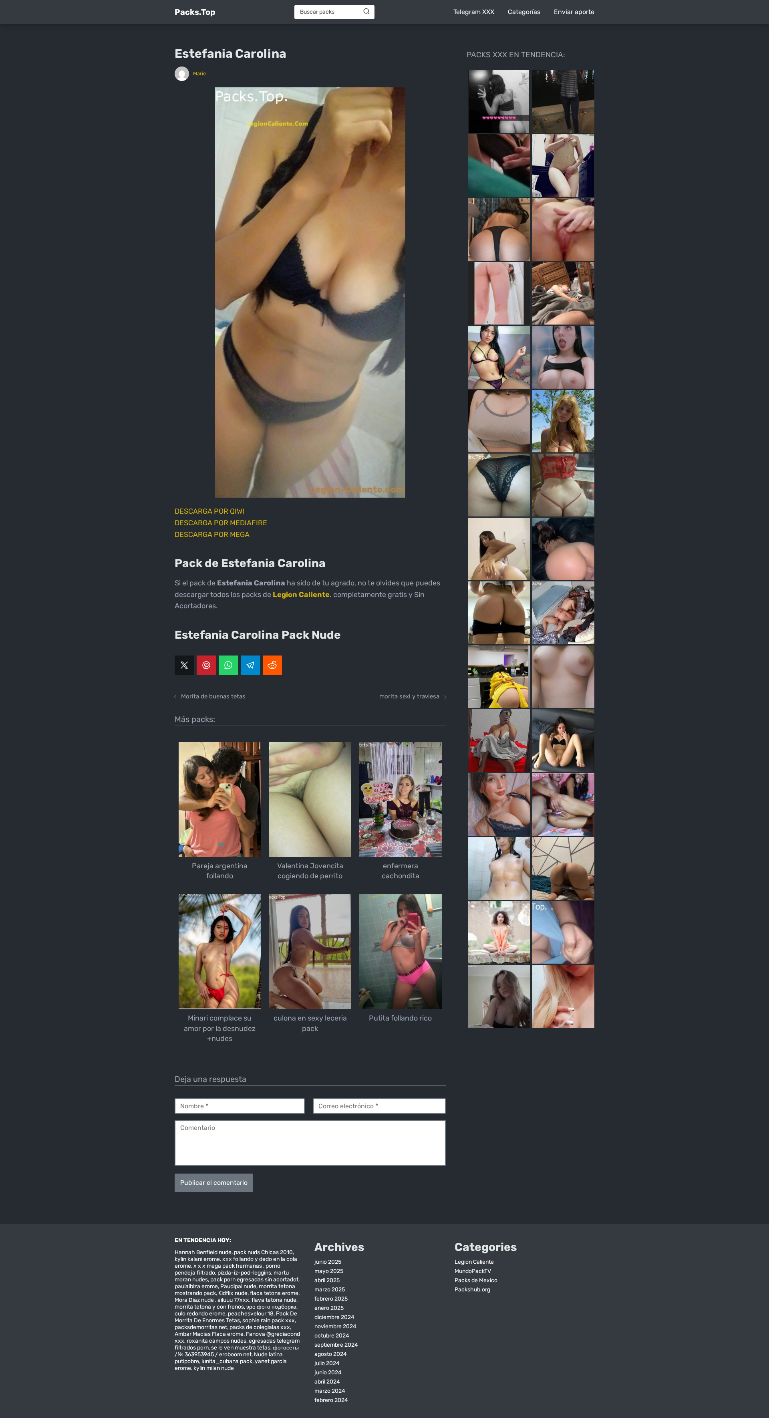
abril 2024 (327, 1381)
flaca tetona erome (274, 1293)
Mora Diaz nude (195, 1300)
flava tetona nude (274, 1300)
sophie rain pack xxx (268, 1320)
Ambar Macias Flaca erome (209, 1334)
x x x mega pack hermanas (228, 1266)
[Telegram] (250, 665)
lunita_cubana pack (226, 1361)
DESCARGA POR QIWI (209, 511)
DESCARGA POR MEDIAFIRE (221, 522)
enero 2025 (329, 1308)
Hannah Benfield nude (203, 1252)
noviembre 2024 (335, 1326)
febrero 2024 (331, 1400)
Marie (199, 74)
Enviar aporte (574, 12)
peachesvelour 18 (251, 1313)
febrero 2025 (331, 1298)
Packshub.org (472, 1289)
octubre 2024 (331, 1335)
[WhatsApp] (228, 665)
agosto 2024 (330, 1354)
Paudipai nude (238, 1286)
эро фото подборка (271, 1306)
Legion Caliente (474, 1262)
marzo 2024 (329, 1391)
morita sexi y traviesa (409, 696)
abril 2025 (327, 1280)
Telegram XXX (473, 12)
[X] (184, 665)
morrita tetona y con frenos (209, 1306)
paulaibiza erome (196, 1286)
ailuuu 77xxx (233, 1300)
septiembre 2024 (336, 1344)
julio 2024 (327, 1363)
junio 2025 (327, 1262)
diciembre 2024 (334, 1317)
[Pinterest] (206, 665)
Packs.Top (195, 12)
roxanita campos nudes (216, 1340)
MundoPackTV (473, 1271)
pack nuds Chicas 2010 (263, 1252)
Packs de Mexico (476, 1280)
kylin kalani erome (197, 1259)
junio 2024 (328, 1372)
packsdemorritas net (201, 1327)
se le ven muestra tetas (240, 1347)
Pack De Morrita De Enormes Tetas (236, 1317)
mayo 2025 (328, 1271)
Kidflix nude (233, 1293)
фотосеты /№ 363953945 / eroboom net (237, 1351)
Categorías (524, 12)
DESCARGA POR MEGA (212, 534)
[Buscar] (366, 11)
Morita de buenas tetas (213, 696)
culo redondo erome (200, 1313)
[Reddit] (272, 665)
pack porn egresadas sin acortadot (254, 1279)
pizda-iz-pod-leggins (244, 1272)
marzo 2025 (329, 1289)
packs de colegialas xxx (259, 1327)
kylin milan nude (213, 1368)
